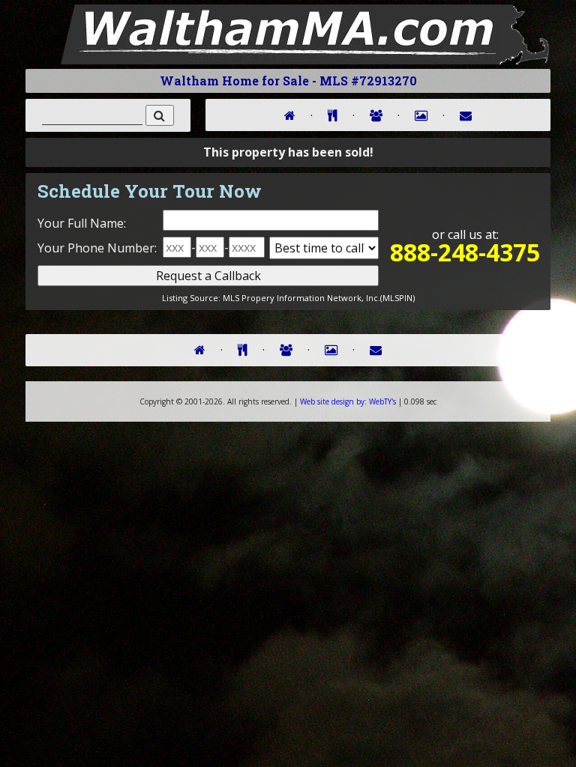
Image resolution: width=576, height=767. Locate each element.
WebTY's (348, 401)
